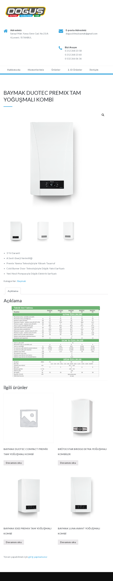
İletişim (94, 69)
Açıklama (13, 291)
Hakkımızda (13, 69)
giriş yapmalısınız (37, 556)
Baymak (21, 281)
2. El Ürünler (75, 69)
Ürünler (55, 69)
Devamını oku (14, 462)
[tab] (13, 291)
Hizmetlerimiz (36, 69)
